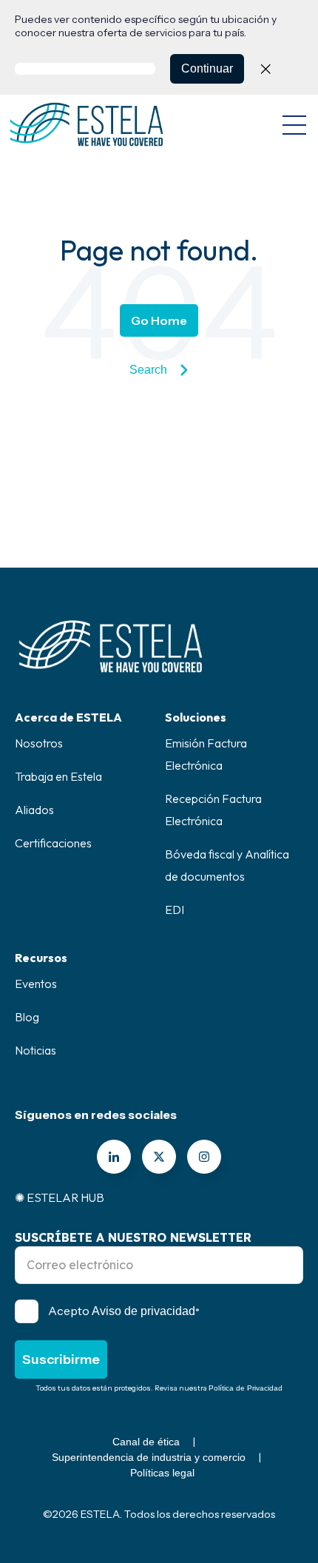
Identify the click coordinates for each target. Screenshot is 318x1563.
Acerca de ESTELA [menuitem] (68, 717)
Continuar (207, 68)
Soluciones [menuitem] (195, 717)
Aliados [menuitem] (34, 809)
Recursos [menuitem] (41, 957)
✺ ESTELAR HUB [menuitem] (59, 1197)
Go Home (159, 320)
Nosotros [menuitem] (39, 743)
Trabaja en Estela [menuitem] (58, 776)
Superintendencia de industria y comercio (149, 1457)
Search (148, 369)
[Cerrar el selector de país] (265, 68)
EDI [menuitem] (174, 909)
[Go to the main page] (86, 124)
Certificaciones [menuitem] (53, 843)
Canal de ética (146, 1442)
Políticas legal (162, 1473)
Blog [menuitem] (27, 1016)
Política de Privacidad (246, 1388)
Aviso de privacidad (143, 1311)
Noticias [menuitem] (35, 1050)
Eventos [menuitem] (36, 983)
